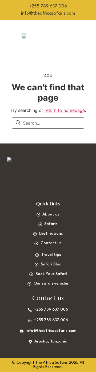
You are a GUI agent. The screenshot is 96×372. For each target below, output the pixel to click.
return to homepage (65, 110)
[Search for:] (48, 123)
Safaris (83, 29)
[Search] (18, 123)
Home (61, 29)
